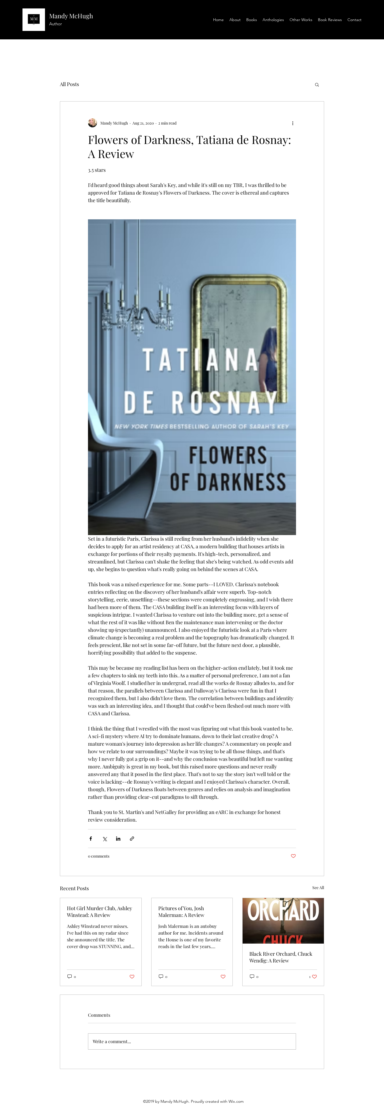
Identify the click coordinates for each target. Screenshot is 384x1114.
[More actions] (292, 122)
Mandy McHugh (71, 16)
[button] (317, 84)
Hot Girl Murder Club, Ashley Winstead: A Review (99, 911)
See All (318, 887)
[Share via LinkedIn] (118, 838)
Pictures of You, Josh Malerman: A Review (181, 911)
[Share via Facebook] (90, 838)
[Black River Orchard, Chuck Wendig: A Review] (283, 921)
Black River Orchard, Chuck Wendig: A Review (280, 957)
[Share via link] (132, 838)
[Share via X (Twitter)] (104, 838)
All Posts (69, 84)
